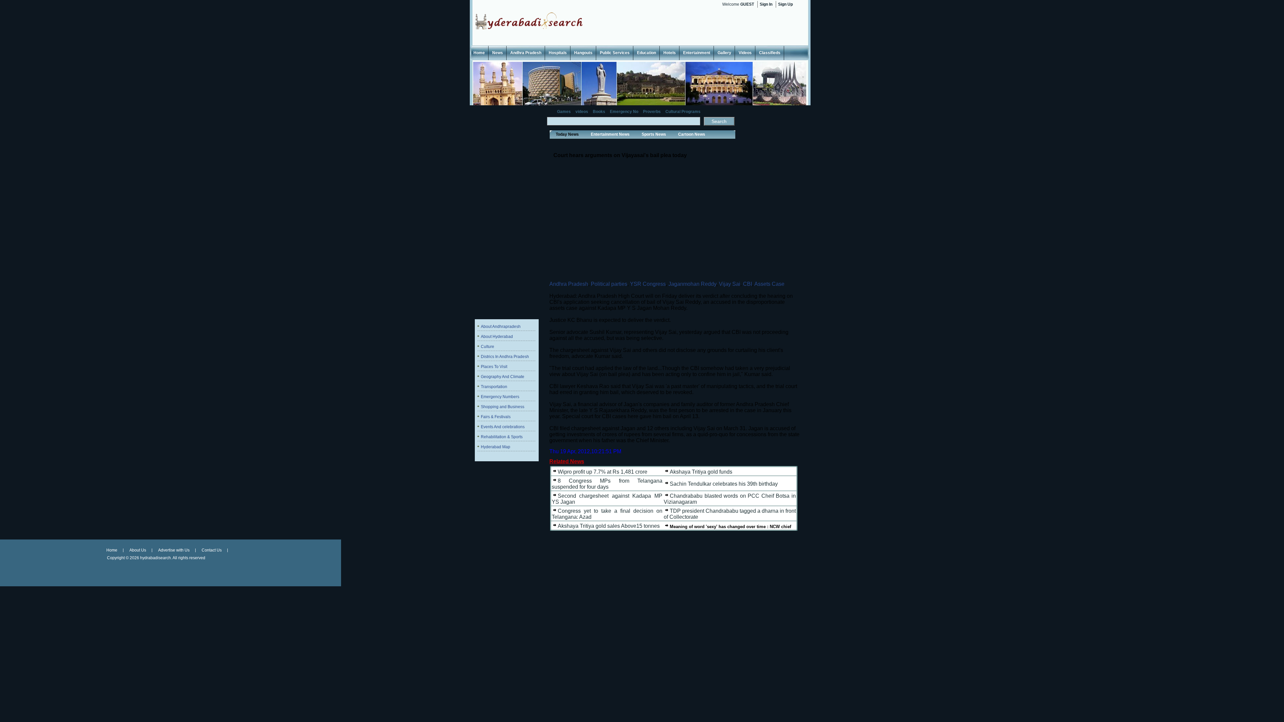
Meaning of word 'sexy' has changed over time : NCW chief (730, 526)
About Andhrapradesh (501, 326)
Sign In (766, 4)
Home (479, 52)
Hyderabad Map (495, 447)
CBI (747, 284)
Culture (487, 346)
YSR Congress (648, 284)
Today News (567, 134)
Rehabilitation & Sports (502, 437)
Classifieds (769, 52)
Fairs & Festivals (496, 416)
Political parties (609, 284)
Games (564, 111)
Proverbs (652, 111)
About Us (137, 550)
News (497, 52)
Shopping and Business (502, 406)
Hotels (669, 52)
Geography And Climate (502, 376)
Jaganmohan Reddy (692, 284)
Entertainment (696, 52)
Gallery (724, 52)
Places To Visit (494, 366)
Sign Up (785, 4)
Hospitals (558, 52)
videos (581, 111)
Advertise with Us (174, 550)
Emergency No (624, 111)
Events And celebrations (503, 427)
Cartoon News (691, 134)
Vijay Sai (729, 284)
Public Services (615, 52)
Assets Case (769, 284)
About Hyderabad (497, 336)
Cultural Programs (683, 111)
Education (646, 52)
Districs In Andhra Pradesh (505, 356)
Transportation (494, 386)
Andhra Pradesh (525, 52)
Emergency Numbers (500, 396)
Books (599, 111)
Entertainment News (610, 134)
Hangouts (583, 52)
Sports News (654, 134)
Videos (745, 52)
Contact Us (212, 550)
